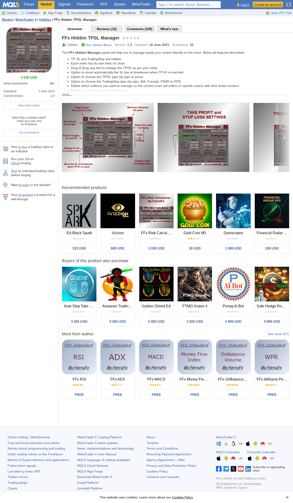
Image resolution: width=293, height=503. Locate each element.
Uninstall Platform (90, 488)
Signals (64, 4)
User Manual (96, 454)
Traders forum (18, 477)
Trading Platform (99, 437)
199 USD (272, 248)
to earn (24, 185)
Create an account (268, 4)
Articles (12, 13)
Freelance (85, 4)
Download (94, 477)
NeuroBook (128, 13)
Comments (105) (139, 29)
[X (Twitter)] (233, 469)
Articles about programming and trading (36, 448)
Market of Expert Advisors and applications (38, 460)
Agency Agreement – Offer (165, 460)
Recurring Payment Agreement (168, 454)
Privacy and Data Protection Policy (171, 465)
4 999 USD (233, 321)
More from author (29, 105)
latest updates (97, 443)
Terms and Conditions (162, 448)
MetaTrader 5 (226, 437)
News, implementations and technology (105, 448)
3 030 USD (156, 248)
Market (46, 4)
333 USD (79, 248)
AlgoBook (106, 13)
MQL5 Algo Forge (90, 471)
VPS (103, 4)
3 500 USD (79, 321)
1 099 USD (233, 248)
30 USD (195, 248)
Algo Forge (55, 13)
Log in (245, 4)
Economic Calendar (261, 452)
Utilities (73, 45)
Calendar (150, 13)
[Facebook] (219, 469)
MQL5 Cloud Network (92, 465)
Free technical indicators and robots (34, 443)
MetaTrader (141, 4)
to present (25, 195)
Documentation (81, 13)
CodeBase (32, 13)
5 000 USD (117, 321)
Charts (12, 488)
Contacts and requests (162, 477)
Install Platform (88, 482)
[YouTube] (241, 469)
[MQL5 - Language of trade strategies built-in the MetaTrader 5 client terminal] (11, 4)
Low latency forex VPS (24, 471)
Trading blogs (17, 482)
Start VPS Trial (281, 13)
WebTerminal (173, 13)
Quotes (119, 4)
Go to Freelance (29, 132)
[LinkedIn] (248, 469)
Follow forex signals (22, 465)
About (150, 437)
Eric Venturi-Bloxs (98, 45)
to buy (22, 147)
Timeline (152, 443)
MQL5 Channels (228, 452)
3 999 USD (272, 321)
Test (14, 171)
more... (67, 94)
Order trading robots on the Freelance (35, 454)
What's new (169, 29)
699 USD (118, 248)
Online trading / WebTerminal (29, 437)
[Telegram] (226, 469)
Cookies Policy (157, 471)
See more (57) (278, 334)
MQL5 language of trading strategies (103, 460)
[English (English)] (288, 2)
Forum (29, 4)
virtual (15, 163)
